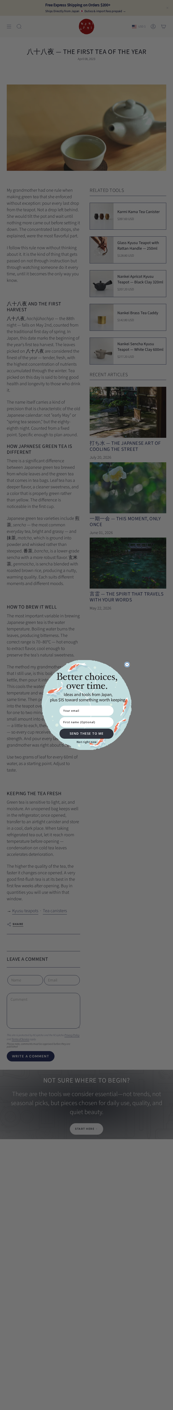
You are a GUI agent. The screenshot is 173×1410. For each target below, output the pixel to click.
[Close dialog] (127, 664)
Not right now (86, 742)
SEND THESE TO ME (87, 733)
